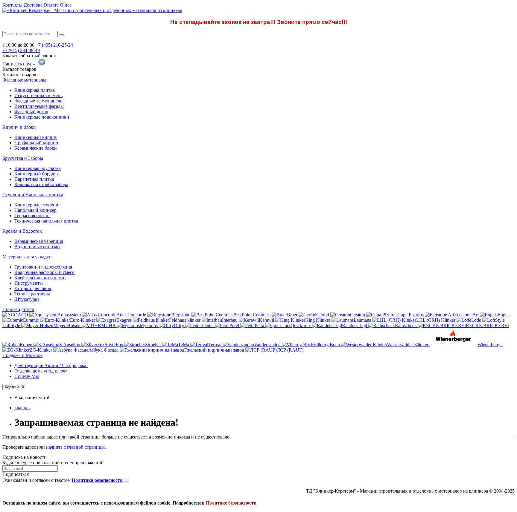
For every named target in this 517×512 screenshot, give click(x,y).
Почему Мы (26, 376)
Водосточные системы (37, 246)
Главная (22, 407)
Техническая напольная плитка (46, 220)
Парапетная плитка (34, 179)
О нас (66, 4)
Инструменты (28, 283)
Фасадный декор (31, 111)
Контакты (12, 4)
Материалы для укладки (27, 256)
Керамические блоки (35, 148)
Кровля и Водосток (22, 231)
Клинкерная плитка (34, 90)
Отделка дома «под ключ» (41, 370)
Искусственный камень (38, 95)
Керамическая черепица (38, 241)
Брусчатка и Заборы (22, 158)
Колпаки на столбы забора (41, 184)
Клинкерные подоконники (41, 116)
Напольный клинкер (35, 210)
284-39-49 (21, 50)
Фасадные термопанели (38, 100)
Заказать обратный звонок (29, 55)
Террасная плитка (32, 215)
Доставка (33, 4)
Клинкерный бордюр (36, 173)
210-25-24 (54, 44)
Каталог (19, 74)
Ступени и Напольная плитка (32, 194)
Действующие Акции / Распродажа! (51, 365)
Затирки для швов (32, 288)
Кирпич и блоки (19, 127)
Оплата (51, 4)
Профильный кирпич (36, 142)
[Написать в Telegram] (41, 63)
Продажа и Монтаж (22, 355)
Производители (18, 309)
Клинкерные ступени (36, 204)
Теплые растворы (32, 293)
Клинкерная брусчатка (37, 168)
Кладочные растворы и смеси (44, 272)
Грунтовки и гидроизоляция (43, 266)
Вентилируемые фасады (39, 106)
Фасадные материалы (24, 79)
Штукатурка (26, 299)
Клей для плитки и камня (40, 277)
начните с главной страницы (75, 447)
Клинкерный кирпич (35, 137)
